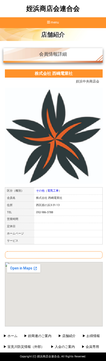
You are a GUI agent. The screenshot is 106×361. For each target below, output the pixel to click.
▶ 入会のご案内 (63, 347)
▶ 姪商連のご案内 (37, 336)
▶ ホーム (10, 336)
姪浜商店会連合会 (53, 8)
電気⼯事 (53, 190)
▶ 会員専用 (90, 347)
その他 (40, 190)
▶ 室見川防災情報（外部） (23, 347)
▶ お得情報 (91, 336)
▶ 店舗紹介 (67, 336)
